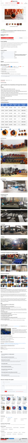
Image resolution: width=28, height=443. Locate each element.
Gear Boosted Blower (22, 427)
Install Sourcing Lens (4, 439)
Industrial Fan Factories (9, 432)
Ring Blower (12, 343)
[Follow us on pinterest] (26, 438)
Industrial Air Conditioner (16, 427)
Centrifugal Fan (6, 343)
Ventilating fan (2, 418)
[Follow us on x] (23, 438)
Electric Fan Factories (3, 432)
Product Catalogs (10, 417)
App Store (2, 438)
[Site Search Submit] (18, 3)
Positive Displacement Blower (4, 429)
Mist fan (1, 421)
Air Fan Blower (23, 432)
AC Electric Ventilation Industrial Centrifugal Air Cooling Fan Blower (25, 412)
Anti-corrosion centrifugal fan (24, 418)
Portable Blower (24, 343)
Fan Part (20, 432)
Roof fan (15, 421)
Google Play (6, 438)
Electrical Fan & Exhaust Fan (9, 427)
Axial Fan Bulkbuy (3, 435)
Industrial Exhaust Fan (15, 343)
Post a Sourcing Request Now (19, 391)
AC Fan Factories (15, 432)
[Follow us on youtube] (25, 438)
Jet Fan (8, 421)
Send (5, 391)
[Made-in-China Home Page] (14, 1)
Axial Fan (9, 343)
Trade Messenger (11, 438)
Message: (3, 385)
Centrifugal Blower (11, 429)
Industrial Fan (20, 343)
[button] (2, 3)
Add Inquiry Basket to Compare (14, 26)
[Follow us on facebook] (22, 438)
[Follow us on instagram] (24, 438)
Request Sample (12, 39)
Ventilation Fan (2, 427)
